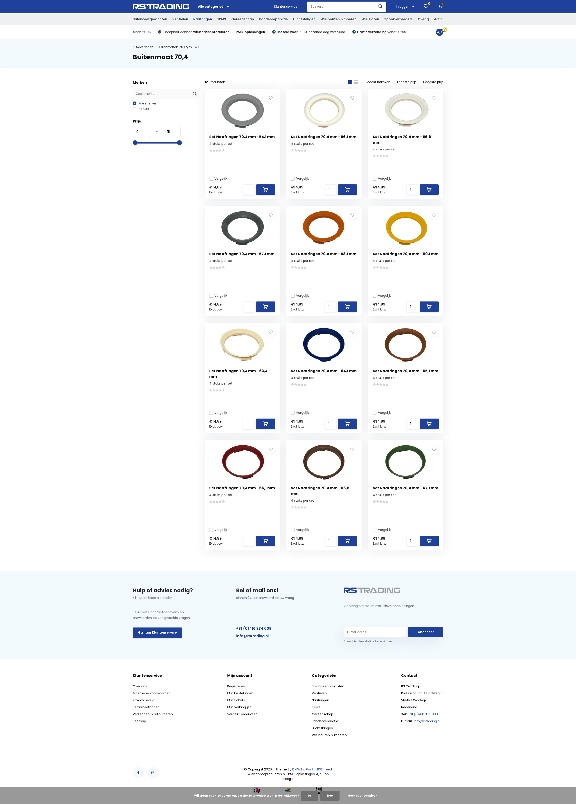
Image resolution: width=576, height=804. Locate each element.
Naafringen (202, 19)
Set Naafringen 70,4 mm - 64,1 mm (324, 371)
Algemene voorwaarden (152, 693)
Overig (423, 19)
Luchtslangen (304, 19)
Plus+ (310, 769)
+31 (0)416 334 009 (253, 628)
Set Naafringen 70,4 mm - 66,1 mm (242, 488)
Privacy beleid (143, 700)
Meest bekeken (378, 82)
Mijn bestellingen (240, 693)
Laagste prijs (406, 82)
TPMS (221, 19)
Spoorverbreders (398, 19)
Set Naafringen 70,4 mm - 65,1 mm (405, 371)
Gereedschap (242, 19)
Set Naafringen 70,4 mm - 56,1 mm (323, 136)
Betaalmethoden (146, 707)
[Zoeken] (380, 7)
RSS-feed (324, 769)
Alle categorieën (211, 6)
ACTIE (438, 19)
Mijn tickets (236, 700)
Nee (330, 795)
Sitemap (139, 721)
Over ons (140, 686)
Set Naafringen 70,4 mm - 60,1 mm (406, 253)
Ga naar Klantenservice (157, 632)
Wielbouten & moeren (338, 19)
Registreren (236, 686)
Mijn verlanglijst (239, 707)
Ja (309, 795)
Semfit (143, 109)
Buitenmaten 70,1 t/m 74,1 (178, 47)
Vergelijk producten (242, 714)
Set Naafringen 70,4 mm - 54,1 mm (242, 136)
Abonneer (426, 632)
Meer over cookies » (362, 795)
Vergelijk (220, 178)
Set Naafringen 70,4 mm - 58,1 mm (323, 253)
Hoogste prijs (433, 82)
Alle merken (147, 103)
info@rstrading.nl (252, 636)
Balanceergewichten (150, 19)
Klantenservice (285, 6)
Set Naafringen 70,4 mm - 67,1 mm (405, 488)
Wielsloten (370, 19)
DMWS (297, 769)
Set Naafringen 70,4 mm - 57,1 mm (241, 253)
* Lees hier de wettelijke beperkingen (368, 641)
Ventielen (180, 19)
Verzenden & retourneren (153, 714)
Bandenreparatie (273, 19)
